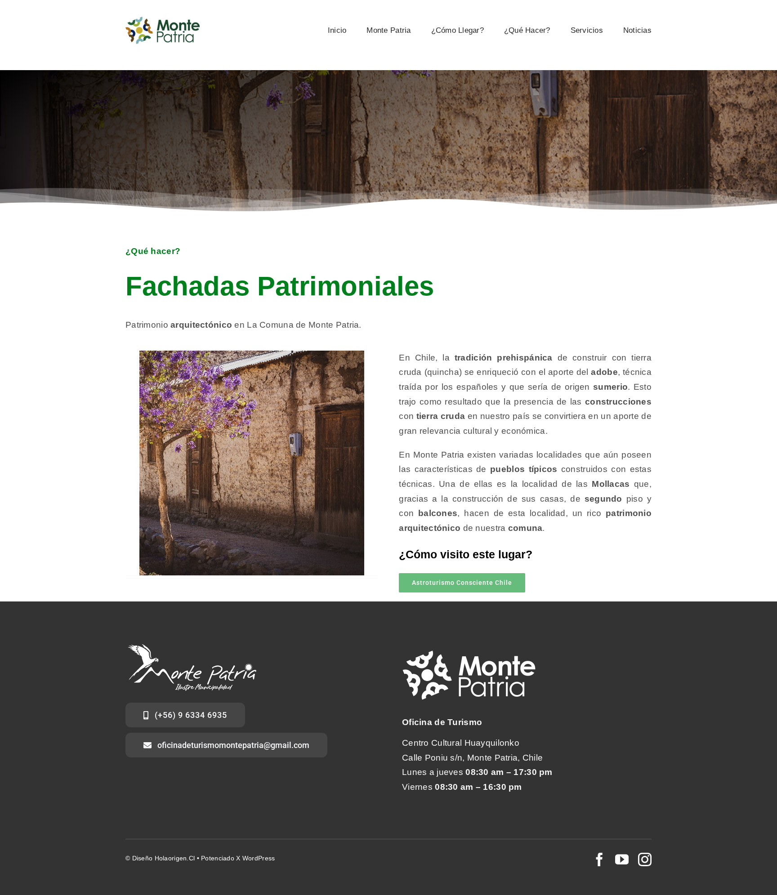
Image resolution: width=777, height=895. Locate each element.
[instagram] (645, 859)
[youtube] (622, 859)
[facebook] (599, 859)
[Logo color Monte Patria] (162, 21)
